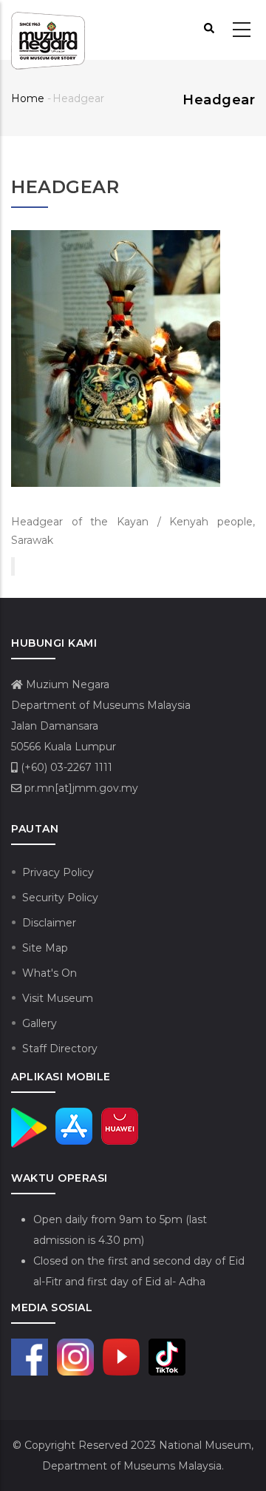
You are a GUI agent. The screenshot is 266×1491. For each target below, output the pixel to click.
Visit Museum (57, 998)
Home (27, 98)
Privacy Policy (58, 872)
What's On (49, 973)
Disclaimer (49, 922)
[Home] (48, 30)
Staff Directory (60, 1048)
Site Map (45, 948)
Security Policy (60, 897)
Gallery (39, 1023)
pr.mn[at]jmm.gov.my (79, 788)
